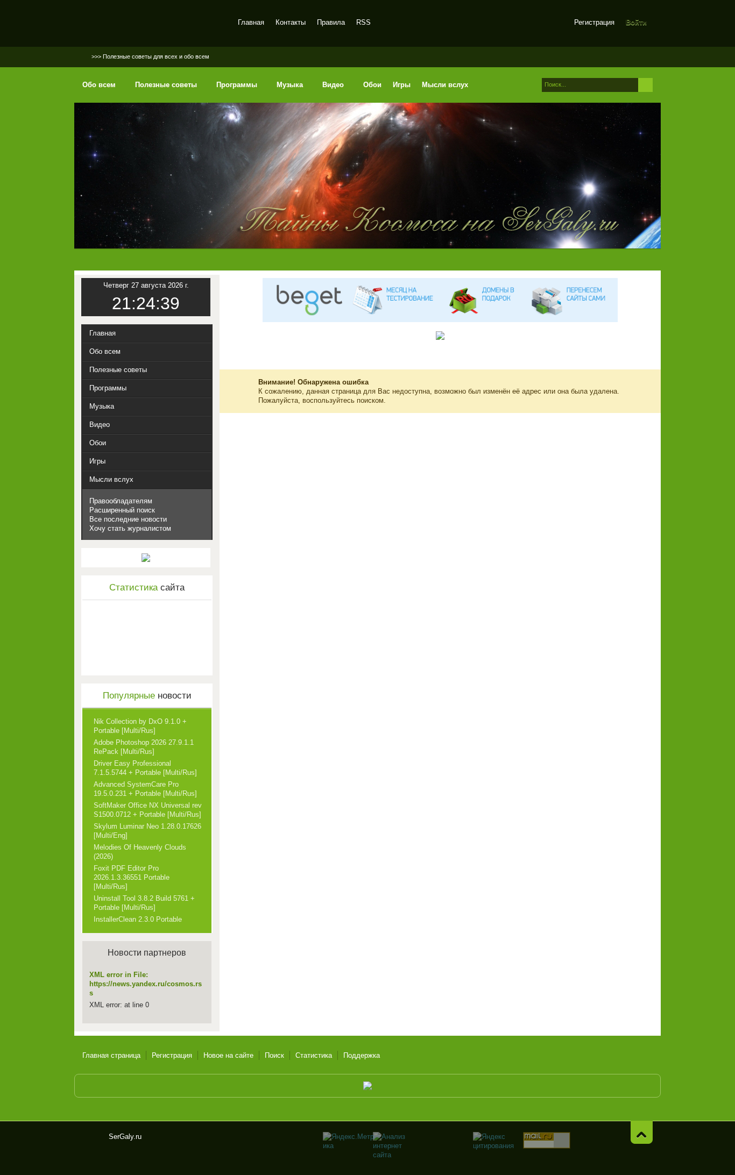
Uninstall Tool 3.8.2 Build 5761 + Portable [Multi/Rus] (144, 902)
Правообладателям (120, 501)
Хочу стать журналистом (130, 528)
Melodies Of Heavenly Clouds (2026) (140, 851)
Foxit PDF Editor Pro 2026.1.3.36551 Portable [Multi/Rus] (131, 877)
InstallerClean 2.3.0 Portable (138, 919)
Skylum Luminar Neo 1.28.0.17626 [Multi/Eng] (147, 830)
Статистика (313, 1055)
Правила (331, 22)
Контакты (290, 22)
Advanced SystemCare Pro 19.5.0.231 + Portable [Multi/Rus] (145, 788)
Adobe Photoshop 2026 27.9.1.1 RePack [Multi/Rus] (144, 747)
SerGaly (153, 23)
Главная (251, 22)
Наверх (642, 1132)
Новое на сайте (228, 1055)
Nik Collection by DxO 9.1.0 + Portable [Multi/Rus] (140, 726)
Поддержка (361, 1055)
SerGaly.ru (91, 1141)
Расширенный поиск (122, 510)
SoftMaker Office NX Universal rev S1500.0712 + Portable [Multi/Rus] (148, 809)
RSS (363, 22)
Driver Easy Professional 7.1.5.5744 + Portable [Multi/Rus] (145, 768)
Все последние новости (128, 519)
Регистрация (594, 22)
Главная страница (111, 1055)
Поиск (274, 1055)
